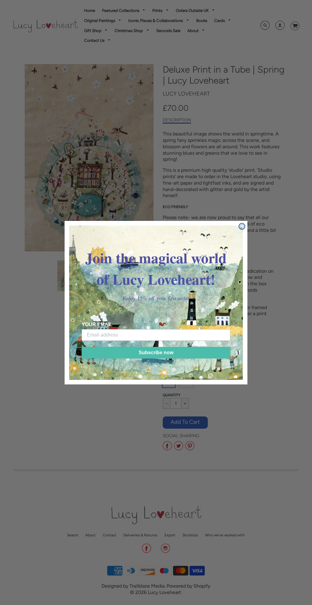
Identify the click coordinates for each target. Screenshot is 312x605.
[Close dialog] (242, 226)
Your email (97, 324)
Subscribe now (156, 352)
